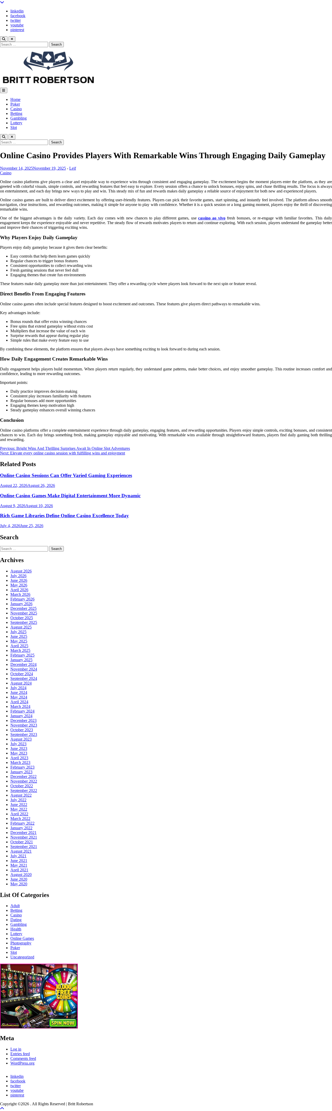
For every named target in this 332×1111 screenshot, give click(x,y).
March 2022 (20, 818)
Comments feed (23, 1058)
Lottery (16, 123)
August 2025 (21, 627)
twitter (15, 20)
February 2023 (22, 767)
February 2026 (22, 599)
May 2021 (18, 865)
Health (15, 929)
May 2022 (18, 809)
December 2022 (23, 776)
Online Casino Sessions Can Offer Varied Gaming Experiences (66, 475)
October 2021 (21, 842)
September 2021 (23, 846)
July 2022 (18, 800)
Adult (15, 905)
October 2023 (21, 730)
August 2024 (21, 683)
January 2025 (21, 660)
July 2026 (18, 576)
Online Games (22, 938)
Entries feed (20, 1054)
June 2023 (18, 748)
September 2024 (23, 678)
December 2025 (23, 608)
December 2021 (23, 832)
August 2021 (21, 851)
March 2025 (20, 650)
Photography (20, 943)
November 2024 (23, 669)
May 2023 (18, 753)
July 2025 (18, 632)
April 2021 (19, 870)
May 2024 (18, 697)
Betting (16, 113)
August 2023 (21, 739)
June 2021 (18, 860)
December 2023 (23, 720)
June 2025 (18, 636)
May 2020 (18, 884)
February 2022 (22, 823)
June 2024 (18, 692)
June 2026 (18, 580)
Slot (13, 127)
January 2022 (21, 828)
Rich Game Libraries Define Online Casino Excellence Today (64, 515)
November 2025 (23, 613)
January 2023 (21, 772)
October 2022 (21, 786)
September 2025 (23, 622)
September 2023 (23, 734)
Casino (16, 109)
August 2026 (21, 571)
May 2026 (18, 585)
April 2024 (19, 702)
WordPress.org (22, 1063)
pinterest (17, 29)
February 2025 (22, 655)
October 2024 (21, 674)
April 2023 (19, 758)
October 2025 (21, 618)
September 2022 (23, 790)
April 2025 (19, 646)
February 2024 (22, 711)
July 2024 (18, 688)
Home (15, 99)
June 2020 (18, 879)
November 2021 (23, 837)
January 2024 (21, 716)
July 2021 (18, 856)
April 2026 (19, 590)
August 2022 (21, 795)
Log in (15, 1049)
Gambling (18, 118)
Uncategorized (22, 957)
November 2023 (23, 725)
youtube (17, 25)
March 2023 (20, 762)
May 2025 (18, 641)
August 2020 (21, 874)
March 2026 (20, 594)
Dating (16, 919)
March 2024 (20, 706)
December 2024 (23, 664)
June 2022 (18, 804)
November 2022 (23, 781)
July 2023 (18, 744)
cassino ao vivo (211, 218)
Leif (72, 168)
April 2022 (19, 814)
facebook (17, 15)
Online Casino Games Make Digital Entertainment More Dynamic (70, 495)
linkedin (17, 11)
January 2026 (21, 604)
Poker (15, 104)
